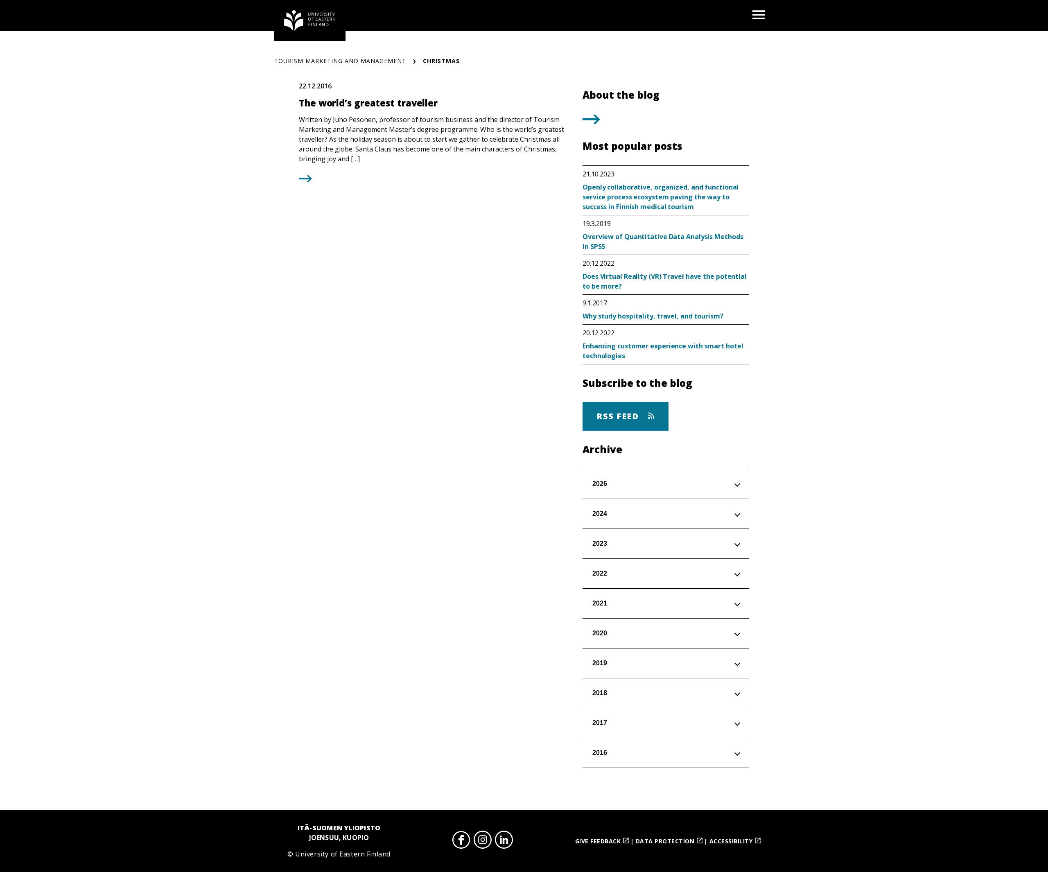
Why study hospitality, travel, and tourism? (653, 316)
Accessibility (731, 841)
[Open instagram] (483, 841)
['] (591, 122)
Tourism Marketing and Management (340, 61)
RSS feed (618, 416)
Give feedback (598, 841)
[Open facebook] (461, 841)
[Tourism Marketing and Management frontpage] (310, 20)
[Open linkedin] (504, 841)
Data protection (665, 841)
